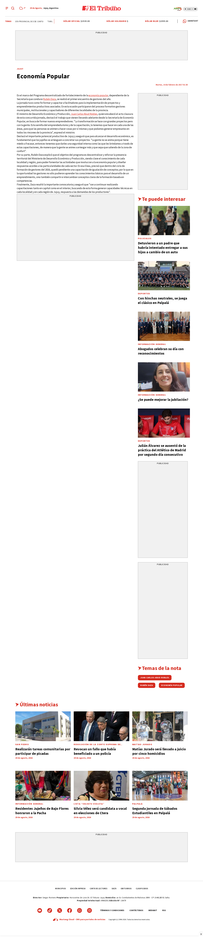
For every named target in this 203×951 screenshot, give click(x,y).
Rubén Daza (49, 99)
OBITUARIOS (126, 888)
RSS (164, 910)
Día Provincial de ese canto (24, 21)
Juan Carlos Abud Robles (84, 114)
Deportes (144, 293)
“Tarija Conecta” (50, 21)
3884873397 (193, 21)
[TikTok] (49, 910)
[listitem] (23, 8)
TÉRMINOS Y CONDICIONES (112, 910)
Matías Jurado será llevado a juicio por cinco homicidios (159, 751)
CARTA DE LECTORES (98, 888)
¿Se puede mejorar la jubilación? (163, 399)
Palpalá (137, 803)
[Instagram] (89, 910)
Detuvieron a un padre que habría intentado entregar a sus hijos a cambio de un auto (163, 247)
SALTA (114, 888)
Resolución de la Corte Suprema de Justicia (97, 745)
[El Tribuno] (101, 8)
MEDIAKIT (152, 910)
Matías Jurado (142, 744)
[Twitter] (59, 910)
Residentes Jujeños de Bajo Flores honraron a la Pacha (42, 810)
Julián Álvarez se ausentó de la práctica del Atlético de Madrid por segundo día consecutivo (162, 450)
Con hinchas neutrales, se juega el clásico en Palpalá (162, 300)
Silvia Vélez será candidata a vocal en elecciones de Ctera (100, 810)
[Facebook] (69, 910)
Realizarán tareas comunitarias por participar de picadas (42, 751)
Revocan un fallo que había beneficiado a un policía (95, 751)
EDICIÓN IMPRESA (77, 888)
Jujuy (20, 68)
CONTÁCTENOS (136, 910)
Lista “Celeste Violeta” (89, 803)
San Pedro (22, 744)
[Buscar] (13, 8)
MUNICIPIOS (60, 888)
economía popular (98, 95)
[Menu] (7, 8)
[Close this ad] (201, 934)
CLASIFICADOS (142, 888)
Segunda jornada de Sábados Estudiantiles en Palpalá (154, 810)
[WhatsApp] (79, 910)
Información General (152, 344)
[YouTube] (39, 910)
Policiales (144, 238)
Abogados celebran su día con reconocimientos (161, 351)
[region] (101, 46)
